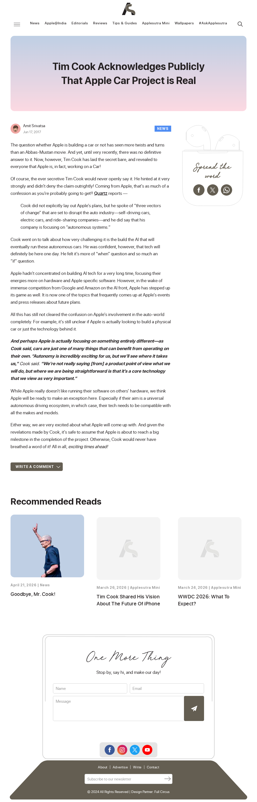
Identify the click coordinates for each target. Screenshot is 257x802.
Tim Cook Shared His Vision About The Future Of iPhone (128, 600)
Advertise (120, 767)
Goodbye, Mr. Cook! (33, 594)
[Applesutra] (129, 9)
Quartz (100, 193)
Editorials (80, 23)
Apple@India (56, 23)
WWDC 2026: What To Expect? (204, 600)
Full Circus (162, 791)
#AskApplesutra (213, 23)
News (35, 23)
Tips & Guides (124, 23)
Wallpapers (184, 23)
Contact (153, 767)
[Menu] (17, 24)
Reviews (100, 23)
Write (137, 767)
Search (240, 24)
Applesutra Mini (156, 23)
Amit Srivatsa (34, 125)
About (102, 767)
